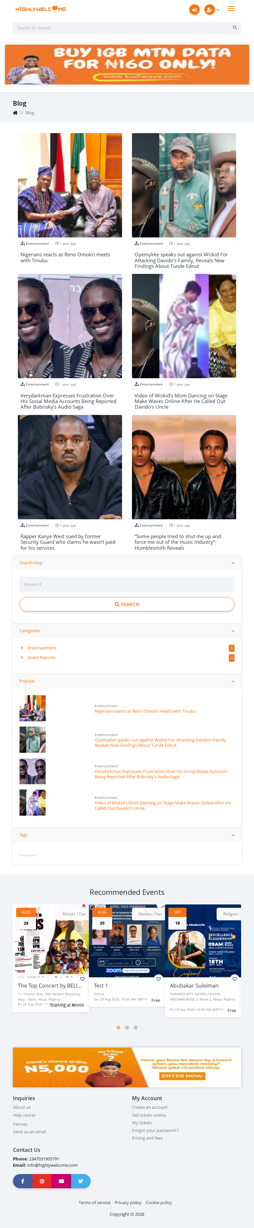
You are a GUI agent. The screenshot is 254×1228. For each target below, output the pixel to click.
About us (22, 1107)
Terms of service (94, 1202)
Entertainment (42, 648)
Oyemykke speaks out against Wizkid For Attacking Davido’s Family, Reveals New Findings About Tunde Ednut (161, 742)
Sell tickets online (149, 1115)
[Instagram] (42, 1181)
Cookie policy (159, 1202)
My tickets (142, 1123)
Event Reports (41, 657)
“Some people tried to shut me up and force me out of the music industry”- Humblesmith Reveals (178, 539)
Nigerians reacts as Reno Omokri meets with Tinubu (145, 711)
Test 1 (101, 985)
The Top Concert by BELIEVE (52, 985)
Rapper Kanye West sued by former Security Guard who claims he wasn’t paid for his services (68, 539)
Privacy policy (128, 1202)
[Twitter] (81, 1181)
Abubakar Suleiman (194, 985)
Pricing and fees (147, 1138)
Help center (24, 1115)
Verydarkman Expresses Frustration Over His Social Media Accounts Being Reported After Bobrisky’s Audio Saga (161, 773)
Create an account (150, 1107)
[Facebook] (23, 1181)
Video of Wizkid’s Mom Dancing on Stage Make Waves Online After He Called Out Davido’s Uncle (163, 805)
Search (129, 604)
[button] (118, 1028)
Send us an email (29, 1132)
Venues (20, 1124)
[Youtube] (61, 1181)
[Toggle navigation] (231, 8)
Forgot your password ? (155, 1130)
